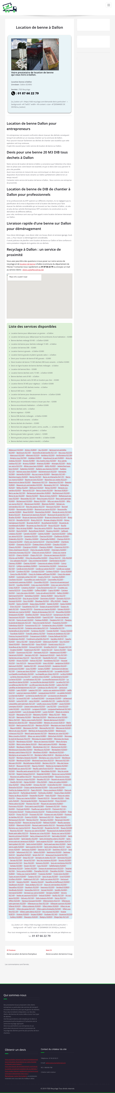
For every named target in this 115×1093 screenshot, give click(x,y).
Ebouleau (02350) (42, 601)
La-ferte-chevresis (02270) (20, 677)
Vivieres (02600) (23, 914)
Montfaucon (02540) (42, 749)
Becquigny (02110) (51, 485)
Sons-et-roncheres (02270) (61, 863)
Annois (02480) (29, 461)
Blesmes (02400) (48, 504)
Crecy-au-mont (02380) (40, 585)
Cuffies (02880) (40, 590)
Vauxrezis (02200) (47, 887)
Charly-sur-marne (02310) (34, 542)
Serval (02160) (29, 860)
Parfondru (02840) (45, 793)
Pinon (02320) (60, 801)
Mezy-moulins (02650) (17, 736)
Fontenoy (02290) (38, 631)
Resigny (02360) (15, 822)
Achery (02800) (31, 450)
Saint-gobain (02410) (63, 841)
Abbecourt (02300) (16, 450)
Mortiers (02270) (48, 763)
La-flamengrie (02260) (59, 677)
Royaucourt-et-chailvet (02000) (59, 830)
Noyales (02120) (43, 779)
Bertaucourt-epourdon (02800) (39, 493)
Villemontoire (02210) (51, 901)
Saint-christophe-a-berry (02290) (52, 839)
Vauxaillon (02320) (16, 887)
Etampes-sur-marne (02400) (19, 612)
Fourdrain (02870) (17, 633)
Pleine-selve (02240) (16, 803)
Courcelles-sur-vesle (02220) (35, 579)
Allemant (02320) (32, 455)
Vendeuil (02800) (62, 887)
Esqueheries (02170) (30, 606)
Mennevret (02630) (63, 728)
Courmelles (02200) (55, 579)
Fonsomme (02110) (32, 625)
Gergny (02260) (35, 641)
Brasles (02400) (15, 517)
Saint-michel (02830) (34, 844)
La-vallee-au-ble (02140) (18, 685)
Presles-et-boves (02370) (34, 812)
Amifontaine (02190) (64, 455)
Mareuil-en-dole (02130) (18, 722)
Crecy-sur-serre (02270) (60, 585)
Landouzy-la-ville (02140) (47, 687)
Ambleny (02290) (47, 455)
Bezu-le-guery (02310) (45, 498)
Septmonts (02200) (54, 852)
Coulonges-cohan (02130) (26, 577)
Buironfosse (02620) (37, 531)
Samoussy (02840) (29, 849)
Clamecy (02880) (15, 563)
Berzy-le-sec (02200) (16, 496)
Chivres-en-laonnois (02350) (55, 555)
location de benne (27, 264)
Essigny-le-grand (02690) (49, 606)
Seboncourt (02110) (24, 852)
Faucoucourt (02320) (17, 617)
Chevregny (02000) (59, 550)
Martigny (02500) (42, 725)
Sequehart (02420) (24, 855)
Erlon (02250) (15, 606)
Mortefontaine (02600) (32, 763)
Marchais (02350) (39, 717)
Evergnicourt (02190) (62, 614)
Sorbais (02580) (16, 866)
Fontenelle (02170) (57, 628)
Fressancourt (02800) (38, 636)
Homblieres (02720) (51, 660)
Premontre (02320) (16, 812)
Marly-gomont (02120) (25, 725)
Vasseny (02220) (37, 882)
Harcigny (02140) (31, 655)
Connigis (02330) (37, 571)
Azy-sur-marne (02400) (41, 474)
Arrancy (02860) (29, 463)
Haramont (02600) (16, 655)
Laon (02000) (22, 690)
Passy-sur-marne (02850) (26, 798)
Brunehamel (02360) (50, 523)
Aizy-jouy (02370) (65, 452)
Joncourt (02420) (44, 666)
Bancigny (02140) (58, 474)
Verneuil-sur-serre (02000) (34, 893)
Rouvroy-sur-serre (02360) (35, 830)
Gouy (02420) (41, 644)
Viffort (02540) (14, 901)
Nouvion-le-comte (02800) (43, 776)
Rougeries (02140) (52, 828)
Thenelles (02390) (57, 871)
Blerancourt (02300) (32, 504)
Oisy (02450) (14, 785)
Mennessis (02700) (30, 728)
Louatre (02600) (15, 712)
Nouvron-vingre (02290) (26, 779)
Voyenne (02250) (65, 914)
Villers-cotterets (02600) (31, 906)
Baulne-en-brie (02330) (34, 479)
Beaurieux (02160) (56, 482)
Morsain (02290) (15, 763)
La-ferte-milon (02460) (40, 677)
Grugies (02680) (16, 650)
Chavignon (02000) (30, 547)
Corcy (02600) (66, 571)
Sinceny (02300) (65, 860)
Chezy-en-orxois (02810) (41, 552)
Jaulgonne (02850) (62, 663)
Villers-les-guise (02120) (26, 909)
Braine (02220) (14, 515)
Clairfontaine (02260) (57, 560)
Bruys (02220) (53, 525)
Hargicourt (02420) (47, 655)
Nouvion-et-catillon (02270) (20, 776)
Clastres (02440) (29, 563)
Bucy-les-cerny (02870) (43, 528)
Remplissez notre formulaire (16, 1076)
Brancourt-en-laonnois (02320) (34, 515)
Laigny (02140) (62, 685)
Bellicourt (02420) (36, 488)
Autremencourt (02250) (48, 471)
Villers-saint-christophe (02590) (49, 909)
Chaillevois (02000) (61, 536)
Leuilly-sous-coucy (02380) (47, 704)
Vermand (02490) (15, 893)
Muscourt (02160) (23, 766)
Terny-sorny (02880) (24, 871)
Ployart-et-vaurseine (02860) (52, 803)
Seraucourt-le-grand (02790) (56, 855)
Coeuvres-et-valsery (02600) (48, 563)
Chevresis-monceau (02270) (19, 552)
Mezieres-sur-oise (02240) (58, 733)
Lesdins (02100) (63, 701)
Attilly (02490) (50, 466)
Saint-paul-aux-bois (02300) (54, 844)
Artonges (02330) (58, 463)
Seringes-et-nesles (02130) (45, 857)
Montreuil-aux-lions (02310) (43, 760)
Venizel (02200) (47, 890)
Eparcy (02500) (22, 604)
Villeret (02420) (15, 906)
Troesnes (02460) (45, 874)
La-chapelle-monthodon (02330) (21, 674)
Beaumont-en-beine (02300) (20, 482)
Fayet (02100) (48, 617)
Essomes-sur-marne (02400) (45, 609)
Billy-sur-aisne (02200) (56, 501)
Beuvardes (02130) (28, 498)
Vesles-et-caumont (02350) (27, 895)
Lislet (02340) (14, 709)
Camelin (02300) (30, 533)
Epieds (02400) (53, 604)
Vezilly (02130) (58, 895)
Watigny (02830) (46, 917)
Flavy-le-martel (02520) (42, 623)
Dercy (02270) (59, 596)
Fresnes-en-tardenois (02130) (58, 633)
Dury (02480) (28, 601)
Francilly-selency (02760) (35, 633)
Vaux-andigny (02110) (33, 884)
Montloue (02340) (23, 760)
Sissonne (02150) (15, 863)
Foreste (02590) (53, 631)
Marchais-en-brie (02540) (57, 717)
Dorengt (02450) (15, 601)
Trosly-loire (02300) (61, 874)
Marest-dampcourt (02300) (54, 720)
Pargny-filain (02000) (62, 793)
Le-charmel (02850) (16, 695)
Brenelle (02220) (23, 520)
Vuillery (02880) (16, 917)
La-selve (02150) (62, 682)
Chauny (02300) (15, 547)
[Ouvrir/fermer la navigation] (109, 5)
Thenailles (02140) (41, 871)
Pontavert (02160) (53, 806)
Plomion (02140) (32, 803)
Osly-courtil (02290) (57, 787)
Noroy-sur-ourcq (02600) (61, 774)
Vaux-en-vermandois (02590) (55, 884)
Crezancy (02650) (28, 587)
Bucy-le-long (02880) (25, 528)
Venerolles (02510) (32, 890)
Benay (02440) (50, 488)
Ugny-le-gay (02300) (50, 876)
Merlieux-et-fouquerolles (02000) (41, 731)
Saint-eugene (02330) (44, 841)
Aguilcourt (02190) (24, 452)
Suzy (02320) (42, 866)
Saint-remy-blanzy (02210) (54, 847)
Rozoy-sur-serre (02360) (61, 833)
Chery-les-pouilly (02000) (40, 550)
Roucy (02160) (37, 828)
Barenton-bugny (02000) (18, 477)
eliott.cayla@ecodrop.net (33, 270)
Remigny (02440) (46, 820)
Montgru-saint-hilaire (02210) (20, 752)
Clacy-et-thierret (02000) (38, 560)
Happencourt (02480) (58, 652)
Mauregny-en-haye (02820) (61, 725)
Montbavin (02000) (24, 747)
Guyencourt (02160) (24, 652)
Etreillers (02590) (32, 614)
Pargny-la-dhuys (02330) (18, 795)
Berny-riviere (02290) (44, 490)
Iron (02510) (21, 663)
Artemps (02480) (43, 463)
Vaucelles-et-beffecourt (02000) (57, 882)
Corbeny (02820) (52, 571)
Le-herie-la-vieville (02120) (36, 695)
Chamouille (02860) (47, 539)
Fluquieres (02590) (60, 623)
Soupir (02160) (29, 866)
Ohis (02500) (42, 782)
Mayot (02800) (15, 728)
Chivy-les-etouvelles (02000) (36, 558)
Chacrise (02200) (45, 536)
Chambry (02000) (31, 539)
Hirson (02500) (22, 660)
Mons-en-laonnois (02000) (44, 741)
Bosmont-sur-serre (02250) (45, 509)
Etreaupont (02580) (16, 614)
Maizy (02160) (54, 714)
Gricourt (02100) (35, 647)
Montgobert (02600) (59, 749)
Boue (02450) (28, 512)
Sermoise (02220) (64, 857)
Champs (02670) (63, 539)
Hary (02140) (36, 658)
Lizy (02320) (25, 709)
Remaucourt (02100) (17, 820)
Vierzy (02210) (60, 898)
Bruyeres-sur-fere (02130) (37, 525)
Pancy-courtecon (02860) (53, 790)
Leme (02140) (22, 701)
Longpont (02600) (39, 709)
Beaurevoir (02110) (39, 482)
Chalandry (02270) (16, 539)
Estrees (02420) (64, 609)
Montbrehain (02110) (41, 747)
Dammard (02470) (16, 596)
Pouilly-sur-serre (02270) (41, 809)
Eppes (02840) (65, 604)
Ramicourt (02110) (46, 817)
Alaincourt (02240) (17, 455)
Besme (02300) (32, 496)
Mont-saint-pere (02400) (47, 744)
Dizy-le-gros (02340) (31, 598)
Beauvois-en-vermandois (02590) (29, 485)
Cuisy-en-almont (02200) (45, 593)
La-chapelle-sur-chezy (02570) (47, 674)
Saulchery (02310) (60, 849)
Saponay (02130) (44, 849)
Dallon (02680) (63, 593)
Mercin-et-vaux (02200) (18, 731)
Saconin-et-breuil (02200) (18, 836)
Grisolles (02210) (50, 647)
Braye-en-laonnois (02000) (33, 517)
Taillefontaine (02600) (57, 866)
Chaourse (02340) (15, 542)
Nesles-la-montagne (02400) (57, 766)
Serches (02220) (15, 857)
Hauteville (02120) (50, 658)
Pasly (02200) (50, 795)
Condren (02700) (23, 571)
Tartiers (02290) (30, 868)
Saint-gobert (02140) (17, 844)
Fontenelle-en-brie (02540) (19, 631)
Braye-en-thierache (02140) (55, 517)
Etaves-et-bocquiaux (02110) (43, 612)
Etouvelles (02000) (63, 612)
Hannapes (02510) (41, 652)
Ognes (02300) (29, 782)
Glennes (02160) (28, 644)
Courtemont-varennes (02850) (20, 582)
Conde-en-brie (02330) (25, 569)
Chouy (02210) (54, 558)
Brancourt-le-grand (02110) (58, 515)
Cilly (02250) (67, 558)
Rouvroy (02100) (16, 830)
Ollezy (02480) (26, 785)
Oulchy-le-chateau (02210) (19, 790)
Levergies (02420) (15, 706)
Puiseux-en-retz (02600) (53, 814)
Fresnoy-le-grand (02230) (18, 636)
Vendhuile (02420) (16, 890)
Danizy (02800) (47, 596)
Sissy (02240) (29, 863)
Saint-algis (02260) (59, 836)
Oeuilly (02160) (16, 782)
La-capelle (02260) (62, 671)
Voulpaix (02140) (50, 914)
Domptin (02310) (63, 598)
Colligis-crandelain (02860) (27, 566)
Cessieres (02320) (31, 536)
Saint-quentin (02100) (34, 847)
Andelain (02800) (34, 458)
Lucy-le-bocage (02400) (32, 712)
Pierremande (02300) (29, 801)
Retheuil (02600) (49, 822)
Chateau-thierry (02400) (42, 544)
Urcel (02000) (65, 876)
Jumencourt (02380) (16, 668)
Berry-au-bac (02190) (17, 493)
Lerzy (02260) (34, 701)
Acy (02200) (43, 450)
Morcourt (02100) (62, 760)
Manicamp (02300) (24, 717)
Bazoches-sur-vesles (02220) (56, 479)
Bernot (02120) (28, 490)
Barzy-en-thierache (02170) (53, 477)
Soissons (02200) (42, 863)
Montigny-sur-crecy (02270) (49, 758)
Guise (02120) (47, 650)
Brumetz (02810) (33, 523)
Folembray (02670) (16, 625)
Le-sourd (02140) (23, 698)
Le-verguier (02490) (53, 698)
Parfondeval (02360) (28, 793)
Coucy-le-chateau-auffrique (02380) (42, 574)
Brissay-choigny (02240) (53, 520)
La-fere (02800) (66, 674)
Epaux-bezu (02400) (37, 604)
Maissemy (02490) (40, 714)
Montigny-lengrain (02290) (27, 758)
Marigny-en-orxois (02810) (54, 722)
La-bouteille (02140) (45, 671)
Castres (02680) (44, 533)
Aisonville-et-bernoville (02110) (45, 452)
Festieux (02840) (41, 620)
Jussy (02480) (31, 668)
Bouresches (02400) (43, 512)
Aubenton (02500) (27, 469)
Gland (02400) (14, 644)
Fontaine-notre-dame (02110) (36, 628)
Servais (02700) (16, 860)
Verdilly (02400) (61, 890)
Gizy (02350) (64, 641)
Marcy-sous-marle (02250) (32, 720)
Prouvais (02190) (36, 814)
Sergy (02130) (28, 857)
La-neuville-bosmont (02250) (53, 679)
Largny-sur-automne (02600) (54, 690)
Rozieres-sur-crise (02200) (40, 833)
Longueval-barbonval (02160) (59, 709)
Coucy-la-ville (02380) (18, 574)
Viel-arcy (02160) (27, 898)
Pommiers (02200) (16, 806)
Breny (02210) (36, 520)
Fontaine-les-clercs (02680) (52, 625)
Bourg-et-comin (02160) (61, 512)
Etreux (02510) (46, 614)
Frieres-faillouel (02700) (57, 636)
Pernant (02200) (57, 798)
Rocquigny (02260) (63, 825)
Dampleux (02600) (32, 596)
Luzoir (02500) (48, 712)
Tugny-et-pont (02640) (17, 876)
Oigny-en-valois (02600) (58, 782)
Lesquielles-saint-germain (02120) (22, 704)
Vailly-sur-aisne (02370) (50, 879)
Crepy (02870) (14, 587)
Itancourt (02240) (34, 663)
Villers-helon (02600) (51, 906)
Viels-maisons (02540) (44, 898)
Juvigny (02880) (44, 668)
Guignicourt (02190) (32, 650)
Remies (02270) (32, 820)
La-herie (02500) (15, 679)
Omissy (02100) (39, 785)
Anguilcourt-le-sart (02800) (53, 458)
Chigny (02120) (36, 555)
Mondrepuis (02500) (24, 741)
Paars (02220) (36, 790)
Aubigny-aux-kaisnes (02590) (47, 469)
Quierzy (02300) (31, 817)
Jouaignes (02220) (59, 666)
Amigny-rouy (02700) (18, 458)
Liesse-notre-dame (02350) (34, 706)
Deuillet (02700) (15, 598)
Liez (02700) (51, 706)
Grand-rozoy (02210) (56, 644)
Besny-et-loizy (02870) (48, 496)
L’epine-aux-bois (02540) (26, 671)
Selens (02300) (39, 852)
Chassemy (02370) (24, 544)
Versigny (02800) (52, 893)
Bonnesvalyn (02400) (25, 509)
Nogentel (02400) (43, 774)
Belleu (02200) (22, 488)
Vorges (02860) (36, 914)
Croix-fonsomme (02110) (46, 587)
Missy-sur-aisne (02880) (37, 736)
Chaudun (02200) (59, 544)
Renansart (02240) (62, 820)
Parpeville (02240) (37, 795)
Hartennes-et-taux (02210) (19, 658)
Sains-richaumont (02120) (40, 836)
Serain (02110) (38, 855)
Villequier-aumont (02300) (60, 903)
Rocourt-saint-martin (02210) (43, 825)
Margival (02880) (35, 722)
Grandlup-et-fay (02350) (18, 647)
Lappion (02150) (35, 690)
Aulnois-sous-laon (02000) (27, 471)
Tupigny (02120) (34, 876)
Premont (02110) (59, 809)
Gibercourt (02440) (50, 641)
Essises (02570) (26, 609)
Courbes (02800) (58, 577)
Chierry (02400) (23, 555)
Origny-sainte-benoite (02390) (35, 787)
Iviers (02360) (48, 663)
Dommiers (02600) (47, 598)
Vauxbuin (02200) (32, 887)
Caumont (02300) (58, 533)
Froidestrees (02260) (17, 639)
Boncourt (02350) (53, 506)
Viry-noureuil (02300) (50, 911)
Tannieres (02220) (16, 868)
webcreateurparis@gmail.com (56, 1063)
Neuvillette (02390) (48, 771)
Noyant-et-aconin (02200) (61, 779)
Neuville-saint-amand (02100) (28, 771)
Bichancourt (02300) (24, 501)
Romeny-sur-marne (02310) (19, 828)
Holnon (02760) (36, 660)
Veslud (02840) (45, 895)
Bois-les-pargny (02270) (35, 506)
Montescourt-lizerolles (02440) (20, 749)
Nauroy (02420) (38, 766)
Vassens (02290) (23, 882)
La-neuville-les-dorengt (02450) (42, 682)
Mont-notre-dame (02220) (27, 744)
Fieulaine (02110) (56, 620)
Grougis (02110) (65, 647)
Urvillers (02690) (15, 879)
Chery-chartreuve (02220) (19, 550)
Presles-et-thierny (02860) (56, 812)
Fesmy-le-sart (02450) (25, 620)
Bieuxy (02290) (40, 501)
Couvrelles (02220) (41, 582)
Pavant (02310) (43, 798)
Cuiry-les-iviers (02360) (25, 593)
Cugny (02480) (54, 590)
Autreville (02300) (23, 474)
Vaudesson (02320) (16, 884)
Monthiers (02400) (40, 752)
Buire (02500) (22, 531)
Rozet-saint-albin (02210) (18, 833)
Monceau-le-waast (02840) (42, 739)
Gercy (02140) (22, 641)
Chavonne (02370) (61, 547)
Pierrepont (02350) (46, 801)
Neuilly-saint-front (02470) (43, 768)
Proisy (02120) (22, 814)
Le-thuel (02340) (38, 698)
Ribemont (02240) (23, 825)
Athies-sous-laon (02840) (33, 466)
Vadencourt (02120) (31, 879)
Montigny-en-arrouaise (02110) (21, 755)
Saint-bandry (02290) (29, 839)
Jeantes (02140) (30, 666)
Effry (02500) (56, 601)
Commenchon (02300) (47, 566)
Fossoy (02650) (66, 631)
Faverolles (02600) (34, 617)
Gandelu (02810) (57, 639)
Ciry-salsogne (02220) (18, 560)
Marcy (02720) (14, 720)
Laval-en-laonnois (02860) (27, 693)
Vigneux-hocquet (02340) (31, 901)
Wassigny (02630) (31, 917)
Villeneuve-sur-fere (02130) (38, 903)
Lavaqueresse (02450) (46, 693)
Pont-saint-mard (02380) (34, 806)
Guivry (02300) (60, 650)
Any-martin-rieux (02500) (46, 461)
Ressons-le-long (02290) (32, 822)
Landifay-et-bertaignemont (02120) (22, 687)
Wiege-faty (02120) (61, 917)
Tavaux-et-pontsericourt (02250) (51, 868)
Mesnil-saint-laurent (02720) (36, 733)
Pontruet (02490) (23, 809)
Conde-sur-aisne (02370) (45, 569)
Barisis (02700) (35, 477)
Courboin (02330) (15, 579)
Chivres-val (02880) (16, 558)
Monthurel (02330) (56, 752)
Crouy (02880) (27, 590)
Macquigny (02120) (24, 714)
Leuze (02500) (64, 704)
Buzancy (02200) (52, 531)
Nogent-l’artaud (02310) (26, 774)
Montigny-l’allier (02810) (44, 755)
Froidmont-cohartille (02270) (38, 639)
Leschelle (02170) (48, 701)
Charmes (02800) (52, 542)
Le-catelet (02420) (64, 693)
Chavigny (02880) (46, 547)
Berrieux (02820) (61, 490)
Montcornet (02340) (59, 747)
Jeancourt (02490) (15, 666)
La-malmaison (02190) (32, 679)
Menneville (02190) (46, 728)
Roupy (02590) (66, 828)
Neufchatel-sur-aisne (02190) (20, 768)
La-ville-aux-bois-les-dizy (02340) (42, 685)
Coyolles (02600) (23, 585)
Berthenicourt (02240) (61, 493)
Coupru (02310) (44, 577)
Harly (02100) (61, 655)
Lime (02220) (63, 706)
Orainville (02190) (54, 785)
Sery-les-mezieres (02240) (47, 860)
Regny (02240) (60, 817)
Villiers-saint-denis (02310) (30, 911)
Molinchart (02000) (55, 736)
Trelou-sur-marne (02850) (26, 874)
